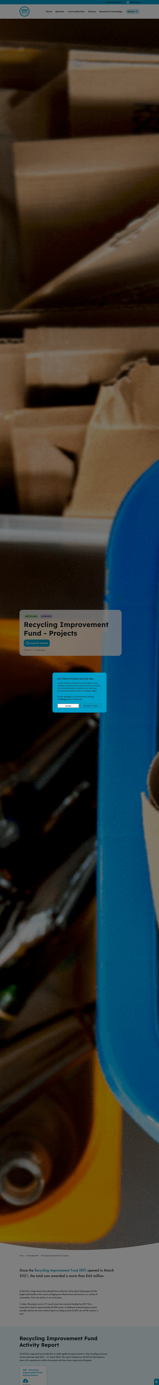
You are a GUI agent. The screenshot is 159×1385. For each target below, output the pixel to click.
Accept (68, 706)
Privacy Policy (91, 691)
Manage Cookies (91, 706)
